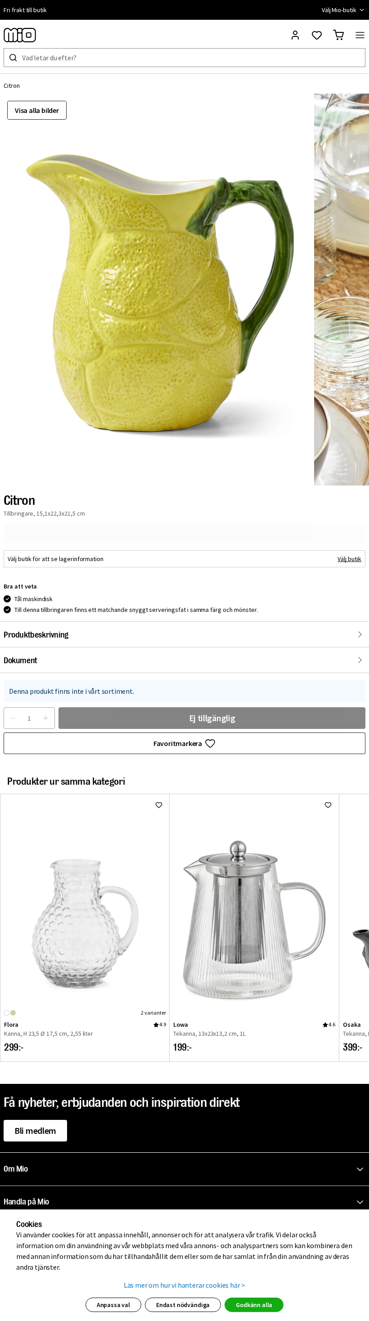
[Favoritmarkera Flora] (159, 805)
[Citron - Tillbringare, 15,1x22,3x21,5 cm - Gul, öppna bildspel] (157, 289)
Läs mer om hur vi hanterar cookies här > (185, 1285)
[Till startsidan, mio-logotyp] (20, 35)
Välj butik (349, 559)
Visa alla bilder (37, 110)
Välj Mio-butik (339, 10)
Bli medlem (35, 1130)
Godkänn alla (254, 1305)
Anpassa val (113, 1305)
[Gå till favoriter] (317, 35)
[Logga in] (295, 35)
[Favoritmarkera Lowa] (328, 805)
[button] (186, 1169)
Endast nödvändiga (183, 1305)
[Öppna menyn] (360, 35)
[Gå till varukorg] (338, 35)
